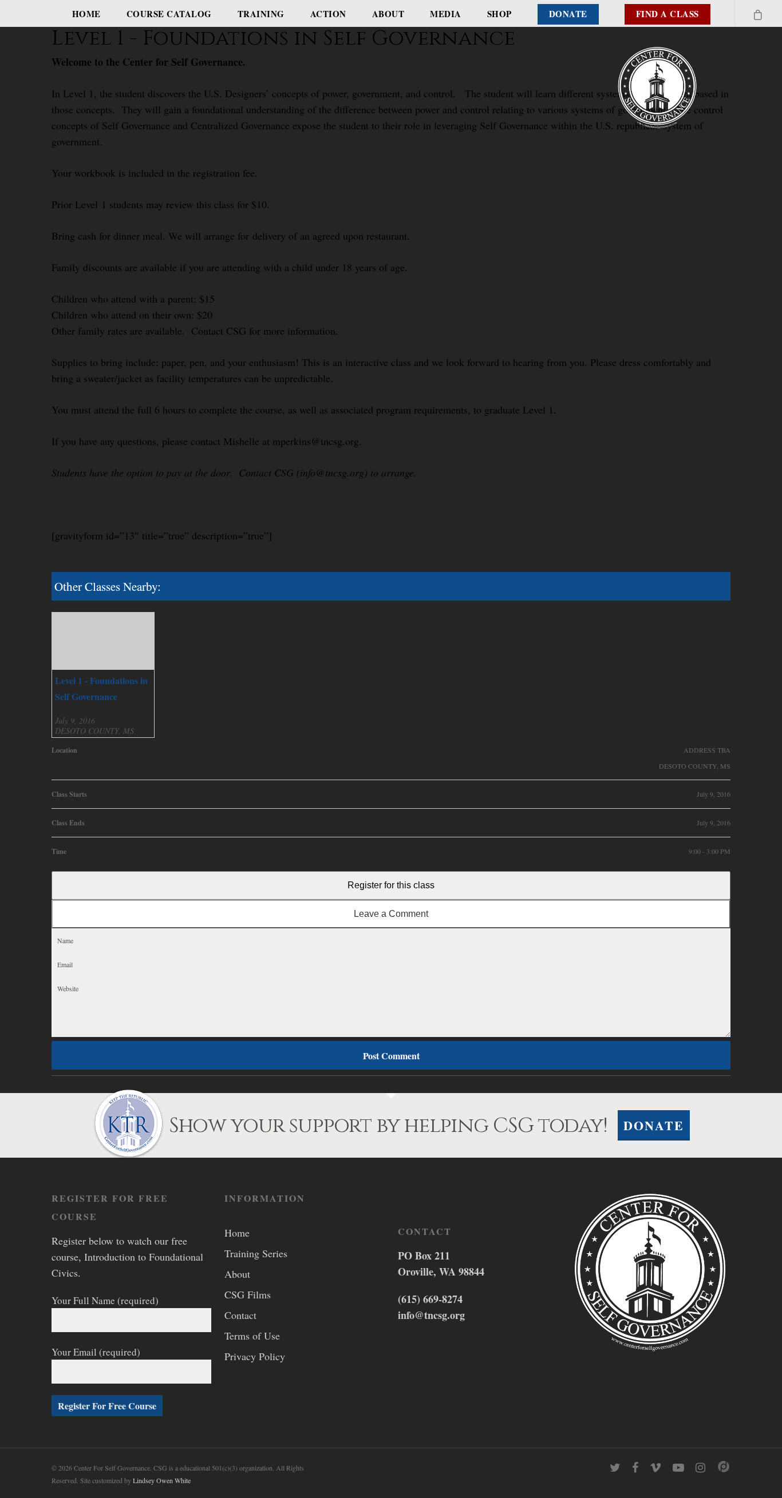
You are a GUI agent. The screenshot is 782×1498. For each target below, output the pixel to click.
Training (261, 13)
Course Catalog (169, 13)
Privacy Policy (254, 1356)
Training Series (255, 1253)
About (388, 13)
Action (328, 13)
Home (86, 13)
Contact (240, 1315)
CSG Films (247, 1294)
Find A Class (667, 13)
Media (445, 13)
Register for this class (391, 885)
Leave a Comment (391, 914)
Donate (568, 13)
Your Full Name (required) (105, 1300)
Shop (499, 13)
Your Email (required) (96, 1351)
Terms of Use (252, 1335)
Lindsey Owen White (162, 1480)
